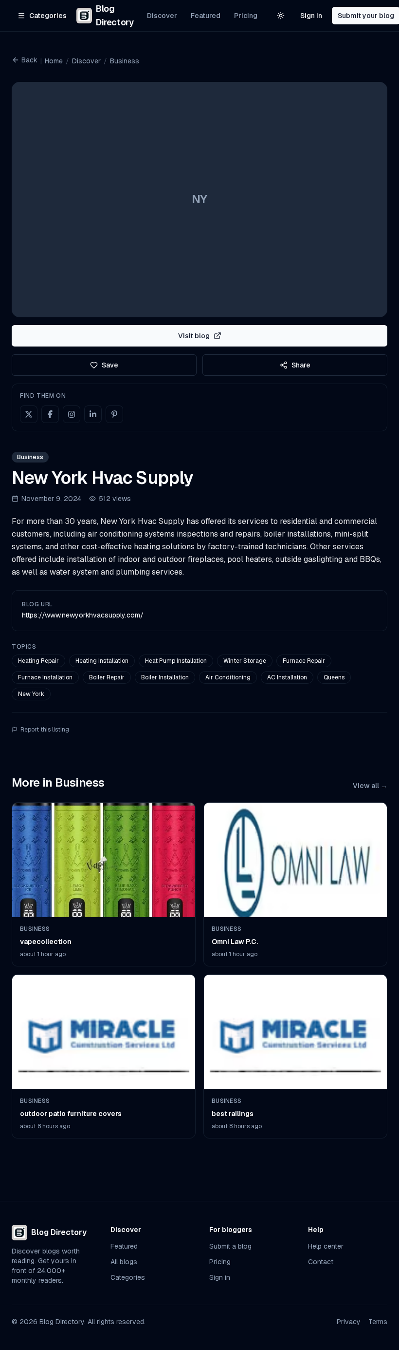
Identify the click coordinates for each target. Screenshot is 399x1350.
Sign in (311, 15)
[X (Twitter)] (28, 414)
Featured (205, 15)
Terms (377, 1321)
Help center (326, 1246)
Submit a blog (230, 1246)
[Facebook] (50, 414)
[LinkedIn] (93, 414)
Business (124, 61)
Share (300, 365)
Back (29, 60)
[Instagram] (71, 414)
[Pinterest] (114, 414)
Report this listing (44, 729)
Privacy (349, 1321)
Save (110, 365)
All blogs (123, 1261)
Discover (162, 15)
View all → (370, 785)
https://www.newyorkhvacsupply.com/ (83, 615)
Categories (127, 1277)
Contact (320, 1261)
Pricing (245, 15)
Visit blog (194, 335)
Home (54, 61)
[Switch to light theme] (280, 15)
